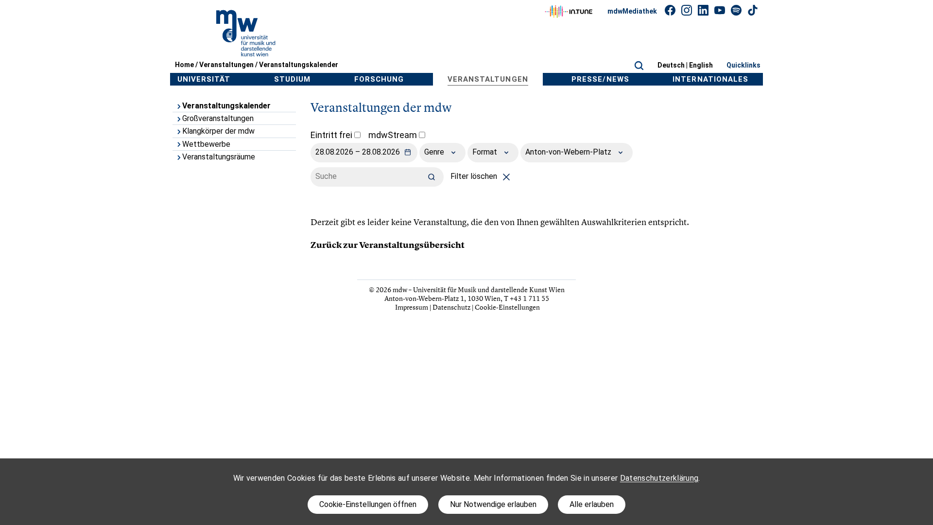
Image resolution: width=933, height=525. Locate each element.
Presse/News (600, 79)
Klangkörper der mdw (218, 131)
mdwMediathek (632, 11)
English (701, 65)
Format (485, 152)
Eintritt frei (332, 135)
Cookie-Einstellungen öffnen (367, 504)
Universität (204, 79)
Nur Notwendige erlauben (493, 504)
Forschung (379, 79)
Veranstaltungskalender (298, 65)
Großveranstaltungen (218, 118)
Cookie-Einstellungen (507, 307)
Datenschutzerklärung (659, 478)
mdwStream (393, 135)
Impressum (411, 307)
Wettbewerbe (206, 144)
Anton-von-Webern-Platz (569, 152)
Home (184, 65)
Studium (292, 79)
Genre (435, 152)
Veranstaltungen (226, 65)
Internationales (710, 79)
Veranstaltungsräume (218, 156)
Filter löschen (474, 176)
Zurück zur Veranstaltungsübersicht (388, 245)
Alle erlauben (592, 504)
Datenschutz (451, 307)
